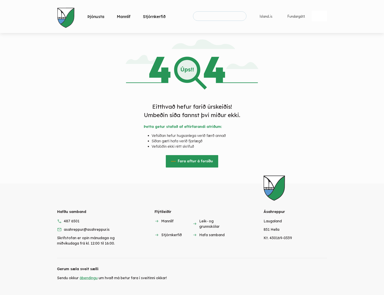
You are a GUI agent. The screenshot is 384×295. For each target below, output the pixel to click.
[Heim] (66, 16)
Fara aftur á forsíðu (195, 161)
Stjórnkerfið (171, 235)
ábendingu (89, 278)
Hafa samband (212, 235)
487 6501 (71, 221)
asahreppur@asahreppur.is (87, 229)
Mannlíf (167, 221)
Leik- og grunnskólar (209, 224)
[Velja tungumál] (319, 16)
